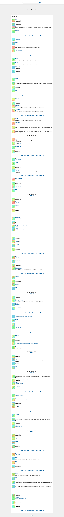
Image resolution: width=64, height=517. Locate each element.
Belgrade (16, 38)
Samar (16, 366)
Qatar (16, 323)
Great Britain (17, 402)
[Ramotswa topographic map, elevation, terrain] (13, 183)
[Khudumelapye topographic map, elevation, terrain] (13, 218)
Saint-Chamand (17, 355)
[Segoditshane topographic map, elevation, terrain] (13, 281)
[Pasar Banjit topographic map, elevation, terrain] (13, 423)
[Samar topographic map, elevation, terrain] (13, 367)
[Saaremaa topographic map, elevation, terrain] (13, 360)
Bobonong (16, 78)
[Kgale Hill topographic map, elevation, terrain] (13, 320)
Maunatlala (16, 169)
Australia (16, 339)
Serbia (16, 19)
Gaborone (16, 58)
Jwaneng (16, 89)
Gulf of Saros (17, 244)
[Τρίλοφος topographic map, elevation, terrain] (13, 87)
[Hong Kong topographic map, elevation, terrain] (13, 24)
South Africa (16, 343)
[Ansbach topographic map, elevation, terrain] (13, 406)
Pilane (16, 158)
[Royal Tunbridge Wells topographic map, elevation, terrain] (13, 435)
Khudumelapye (17, 217)
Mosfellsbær (17, 414)
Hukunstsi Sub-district (18, 178)
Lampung (19, 422)
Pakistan (16, 327)
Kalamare (16, 185)
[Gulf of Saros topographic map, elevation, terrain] (13, 245)
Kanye (16, 49)
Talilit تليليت (29, 399)
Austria (16, 264)
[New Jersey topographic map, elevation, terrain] (13, 482)
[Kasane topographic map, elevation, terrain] (13, 222)
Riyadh (16, 267)
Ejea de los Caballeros (24, 505)
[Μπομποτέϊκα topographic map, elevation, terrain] (13, 226)
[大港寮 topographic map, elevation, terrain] (13, 363)
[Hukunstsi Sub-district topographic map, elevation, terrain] (13, 179)
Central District (19, 79)
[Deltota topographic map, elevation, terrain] (13, 143)
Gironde (22, 383)
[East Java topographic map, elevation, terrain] (13, 486)
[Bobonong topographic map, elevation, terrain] (13, 79)
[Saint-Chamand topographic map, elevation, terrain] (13, 356)
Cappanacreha (17, 335)
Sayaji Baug (17, 497)
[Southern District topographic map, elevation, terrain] (13, 131)
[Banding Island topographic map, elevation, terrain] (13, 261)
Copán (16, 437)
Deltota (16, 142)
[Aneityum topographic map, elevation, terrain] (13, 442)
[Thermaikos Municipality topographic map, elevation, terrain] (13, 308)
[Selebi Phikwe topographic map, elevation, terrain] (13, 99)
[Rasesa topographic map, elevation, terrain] (13, 151)
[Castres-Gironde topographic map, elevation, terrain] (13, 383)
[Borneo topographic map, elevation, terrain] (13, 419)
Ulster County (22, 296)
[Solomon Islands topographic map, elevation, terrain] (13, 67)
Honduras (16, 438)
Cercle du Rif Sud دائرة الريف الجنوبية (23, 399)
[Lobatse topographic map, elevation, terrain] (13, 103)
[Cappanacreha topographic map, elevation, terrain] (13, 336)
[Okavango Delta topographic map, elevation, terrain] (13, 210)
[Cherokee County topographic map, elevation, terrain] (13, 31)
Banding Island (17, 260)
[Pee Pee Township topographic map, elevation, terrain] (13, 387)
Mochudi (16, 162)
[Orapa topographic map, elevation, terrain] (13, 202)
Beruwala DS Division (24, 70)
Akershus (18, 284)
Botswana (16, 46)
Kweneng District (17, 118)
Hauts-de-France (19, 395)
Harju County (18, 454)
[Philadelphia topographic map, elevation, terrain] (13, 277)
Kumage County (18, 304)
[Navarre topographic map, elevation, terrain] (13, 474)
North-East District (18, 105)
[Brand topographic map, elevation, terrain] (13, 265)
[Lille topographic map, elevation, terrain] (13, 395)
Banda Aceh (17, 457)
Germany (16, 406)
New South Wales (19, 339)
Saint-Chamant (17, 445)
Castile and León (18, 426)
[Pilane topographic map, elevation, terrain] (13, 159)
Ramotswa (16, 182)
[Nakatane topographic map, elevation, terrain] (13, 304)
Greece (16, 225)
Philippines (16, 43)
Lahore (20, 327)
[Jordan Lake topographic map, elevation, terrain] (13, 376)
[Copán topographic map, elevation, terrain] (13, 438)
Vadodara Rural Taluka (21, 498)
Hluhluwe (16, 342)
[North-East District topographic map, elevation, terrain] (13, 107)
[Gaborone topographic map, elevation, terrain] (13, 59)
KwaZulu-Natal (20, 343)
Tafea (18, 442)
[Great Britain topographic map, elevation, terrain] (13, 403)
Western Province (19, 70)
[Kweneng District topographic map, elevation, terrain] (13, 119)
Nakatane (16, 303)
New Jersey (17, 481)
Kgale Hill (16, 319)
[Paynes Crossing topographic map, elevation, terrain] (13, 340)
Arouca (16, 256)
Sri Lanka (16, 70)
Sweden (16, 465)
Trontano (25, 229)
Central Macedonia (19, 225)
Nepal (16, 26)
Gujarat (17, 498)
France (16, 383)
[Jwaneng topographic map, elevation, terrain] (13, 90)
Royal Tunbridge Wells (18, 434)
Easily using (32, 35)
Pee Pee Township (17, 386)
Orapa (16, 201)
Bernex (16, 346)
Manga (16, 501)
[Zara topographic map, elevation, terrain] (13, 462)
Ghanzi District (17, 109)
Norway (16, 284)
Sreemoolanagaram (18, 146)
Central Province (19, 143)
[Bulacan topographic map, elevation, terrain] (13, 43)
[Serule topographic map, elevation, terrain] (13, 301)
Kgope (16, 189)
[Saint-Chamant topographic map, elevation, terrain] (13, 446)
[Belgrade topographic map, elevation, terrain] (13, 39)
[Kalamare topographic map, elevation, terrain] (13, 186)
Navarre (16, 473)
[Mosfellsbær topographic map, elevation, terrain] (13, 415)
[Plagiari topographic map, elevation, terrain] (13, 199)
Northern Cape (20, 379)
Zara (16, 461)
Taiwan (16, 363)
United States (16, 241)
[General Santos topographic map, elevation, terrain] (13, 238)
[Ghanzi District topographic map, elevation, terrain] (13, 111)
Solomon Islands (17, 66)
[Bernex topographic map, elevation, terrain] (13, 347)
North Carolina (20, 375)
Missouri (19, 241)
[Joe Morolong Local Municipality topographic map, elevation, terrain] (13, 380)
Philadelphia (17, 276)
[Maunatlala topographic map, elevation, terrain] (13, 171)
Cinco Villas (20, 505)
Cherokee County (17, 30)
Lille (15, 394)
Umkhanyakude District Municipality (26, 343)
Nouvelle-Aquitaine (19, 383)
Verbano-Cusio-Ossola (21, 229)
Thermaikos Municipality (18, 307)
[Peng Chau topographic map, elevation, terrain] (13, 288)
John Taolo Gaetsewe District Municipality (26, 379)
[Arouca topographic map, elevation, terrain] (13, 257)
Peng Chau (16, 287)
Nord (21, 395)
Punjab (18, 327)
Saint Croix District (27, 316)
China (16, 23)
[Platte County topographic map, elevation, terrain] (13, 241)
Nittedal (16, 283)
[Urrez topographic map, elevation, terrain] (13, 426)
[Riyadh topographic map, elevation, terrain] (13, 269)
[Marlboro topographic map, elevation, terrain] (13, 297)
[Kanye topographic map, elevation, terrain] (13, 50)
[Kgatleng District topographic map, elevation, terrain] (13, 123)
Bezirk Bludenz (21, 264)
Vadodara (25, 498)
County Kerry (18, 494)
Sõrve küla (16, 453)
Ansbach (16, 405)
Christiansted (30, 316)
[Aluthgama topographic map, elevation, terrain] (13, 71)
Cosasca (16, 228)
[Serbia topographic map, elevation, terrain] (13, 20)
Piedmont (18, 229)
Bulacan (16, 42)
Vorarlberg (18, 264)
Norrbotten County (19, 465)
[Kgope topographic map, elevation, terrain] (13, 190)
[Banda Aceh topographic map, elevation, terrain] (13, 458)
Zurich (16, 82)
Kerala (17, 147)
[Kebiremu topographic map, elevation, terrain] (13, 249)
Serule (16, 299)
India (15, 147)
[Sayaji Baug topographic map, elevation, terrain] (13, 498)
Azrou (16, 398)
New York (20, 296)
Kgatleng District (17, 122)
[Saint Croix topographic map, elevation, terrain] (13, 316)
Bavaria (18, 406)
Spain (16, 426)
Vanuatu (16, 442)
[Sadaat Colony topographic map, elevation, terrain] (13, 327)
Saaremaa (16, 358)
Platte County (17, 240)
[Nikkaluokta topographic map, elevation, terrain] (13, 466)
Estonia (16, 359)
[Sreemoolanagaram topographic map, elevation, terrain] (13, 147)
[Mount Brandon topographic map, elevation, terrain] (13, 495)
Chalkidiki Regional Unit (24, 225)
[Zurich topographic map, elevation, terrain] (13, 83)
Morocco (16, 399)
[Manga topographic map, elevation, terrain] (13, 502)
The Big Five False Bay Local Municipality (34, 343)
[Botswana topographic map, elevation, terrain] (13, 47)
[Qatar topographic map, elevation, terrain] (13, 324)
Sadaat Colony (17, 326)
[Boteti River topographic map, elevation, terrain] (13, 206)
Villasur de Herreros (23, 426)
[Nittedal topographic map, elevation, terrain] (13, 284)
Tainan (18, 363)
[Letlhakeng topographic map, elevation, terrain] (13, 167)
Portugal (16, 257)
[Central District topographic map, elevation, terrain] (13, 140)
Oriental (18, 399)
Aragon (17, 505)
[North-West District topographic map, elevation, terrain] (13, 127)
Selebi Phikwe (17, 98)
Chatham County (24, 375)
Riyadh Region (20, 268)
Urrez (16, 425)
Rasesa (16, 150)
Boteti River (17, 205)
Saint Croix (17, 315)
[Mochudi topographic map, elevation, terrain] (13, 163)
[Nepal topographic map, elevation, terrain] (13, 27)
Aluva (19, 147)
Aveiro (18, 257)
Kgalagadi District (20, 179)
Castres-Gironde (17, 382)
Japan (16, 304)
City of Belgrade (18, 39)
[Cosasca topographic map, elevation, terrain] (13, 229)
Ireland (16, 494)
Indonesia (16, 418)
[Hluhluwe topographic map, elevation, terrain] (13, 343)
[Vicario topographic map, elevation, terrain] (13, 506)
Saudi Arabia (16, 268)
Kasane (16, 221)
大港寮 (16, 362)
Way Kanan (21, 422)
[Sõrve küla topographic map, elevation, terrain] (13, 454)
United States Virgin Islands (21, 316)
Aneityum (16, 441)
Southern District (20, 50)
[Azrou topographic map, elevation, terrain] (13, 399)
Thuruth (21, 147)
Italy (15, 229)
